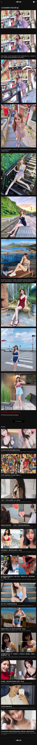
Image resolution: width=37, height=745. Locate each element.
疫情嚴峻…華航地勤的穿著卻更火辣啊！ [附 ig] (12, 681)
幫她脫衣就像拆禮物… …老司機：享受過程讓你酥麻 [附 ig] (15, 525)
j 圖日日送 (18, 2)
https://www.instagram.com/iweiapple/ (11, 414)
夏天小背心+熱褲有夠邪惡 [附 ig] (9, 604)
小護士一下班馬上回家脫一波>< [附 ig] (10, 500)
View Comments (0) (18, 421)
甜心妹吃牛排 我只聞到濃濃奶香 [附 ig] (10, 450)
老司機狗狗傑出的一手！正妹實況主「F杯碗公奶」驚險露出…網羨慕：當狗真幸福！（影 (18, 654)
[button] (1, 2)
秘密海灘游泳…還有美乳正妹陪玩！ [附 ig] (11, 550)
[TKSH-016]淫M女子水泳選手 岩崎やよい (11, 475)
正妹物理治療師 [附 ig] (6, 706)
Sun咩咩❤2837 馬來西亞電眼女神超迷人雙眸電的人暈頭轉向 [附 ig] (17, 731)
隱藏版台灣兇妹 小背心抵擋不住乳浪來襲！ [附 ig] (13, 629)
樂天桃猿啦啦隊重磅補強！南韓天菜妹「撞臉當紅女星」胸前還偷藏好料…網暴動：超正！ (18, 577)
